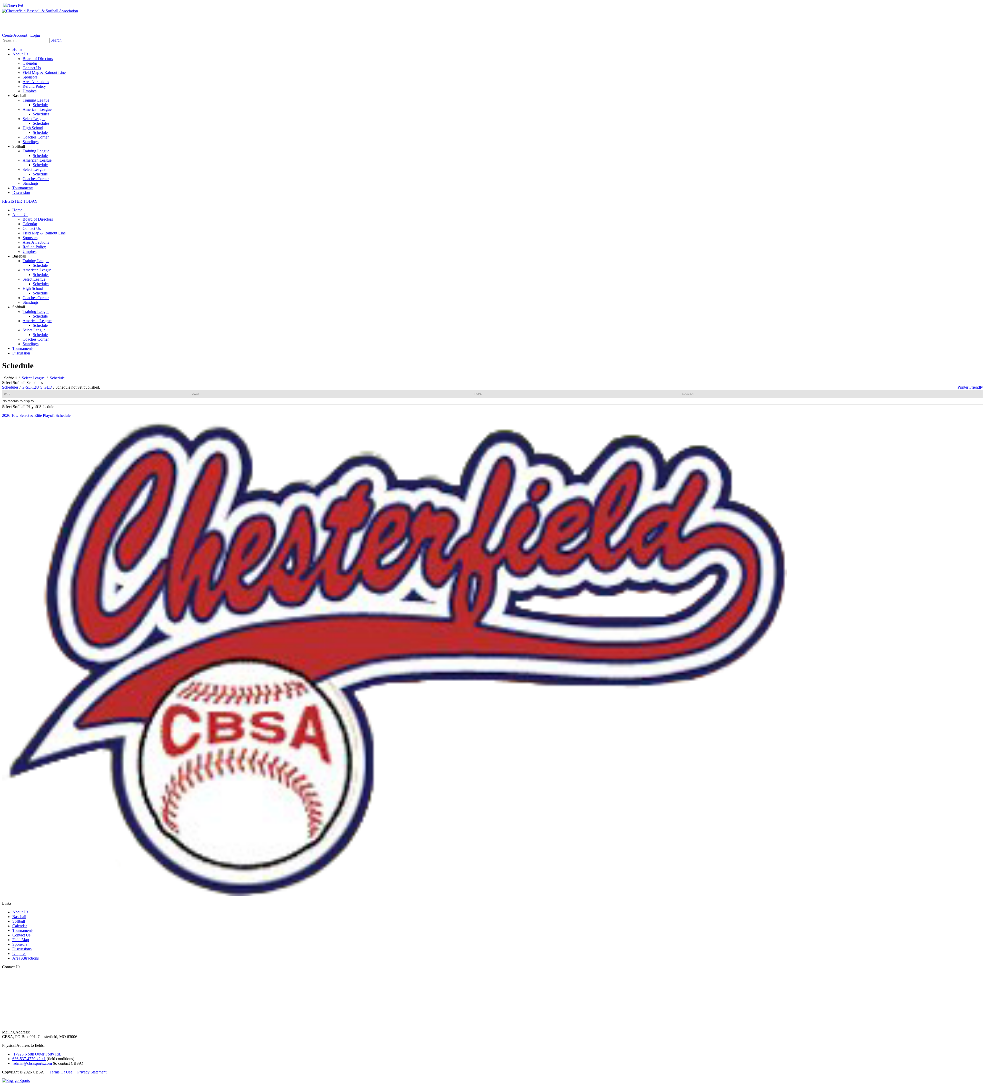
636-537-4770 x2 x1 (29, 1059)
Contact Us (32, 228)
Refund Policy (34, 247)
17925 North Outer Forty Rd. (37, 1054)
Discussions (22, 949)
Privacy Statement (91, 1072)
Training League (36, 261)
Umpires (29, 251)
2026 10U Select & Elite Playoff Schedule (36, 415)
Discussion (21, 353)
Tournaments (22, 348)
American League (37, 270)
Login (35, 35)
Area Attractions (36, 242)
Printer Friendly (970, 387)
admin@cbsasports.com (32, 1063)
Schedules (41, 274)
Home (17, 210)
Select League (34, 279)
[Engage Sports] (16, 1080)
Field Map (20, 940)
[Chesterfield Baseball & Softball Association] (40, 11)
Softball (18, 921)
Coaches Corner (36, 297)
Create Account (14, 35)
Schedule (40, 265)
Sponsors (30, 237)
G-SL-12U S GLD (37, 387)
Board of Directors (38, 219)
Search (56, 40)
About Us (20, 214)
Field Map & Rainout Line (44, 233)
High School (33, 288)
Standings (30, 302)
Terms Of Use (61, 1072)
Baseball (19, 916)
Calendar (30, 224)
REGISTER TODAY (20, 201)
